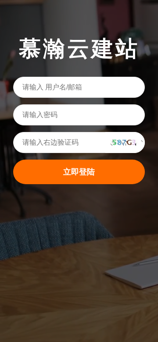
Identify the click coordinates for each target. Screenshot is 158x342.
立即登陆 (79, 171)
